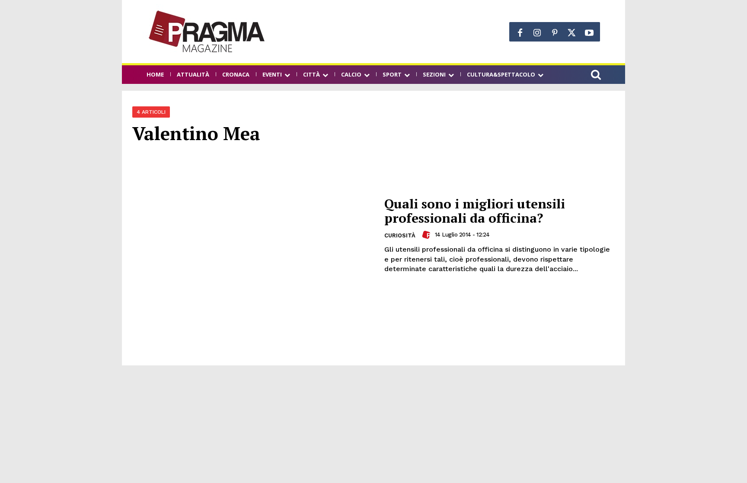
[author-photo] (427, 234)
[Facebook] (520, 32)
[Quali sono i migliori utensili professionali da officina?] (253, 235)
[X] (571, 32)
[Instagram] (537, 32)
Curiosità (399, 235)
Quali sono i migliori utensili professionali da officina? (474, 211)
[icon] (595, 76)
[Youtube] (589, 32)
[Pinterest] (554, 32)
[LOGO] (207, 31)
